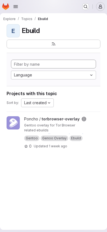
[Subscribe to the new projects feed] (53, 44)
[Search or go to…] (85, 6)
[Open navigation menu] (15, 6)
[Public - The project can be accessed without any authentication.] (84, 119)
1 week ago (58, 146)
